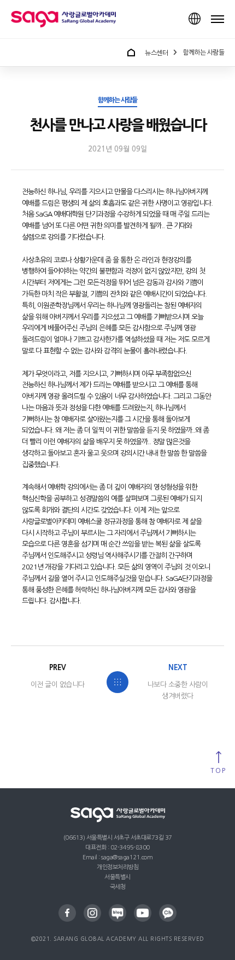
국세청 (118, 887)
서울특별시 (117, 877)
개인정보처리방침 (117, 867)
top (218, 770)
